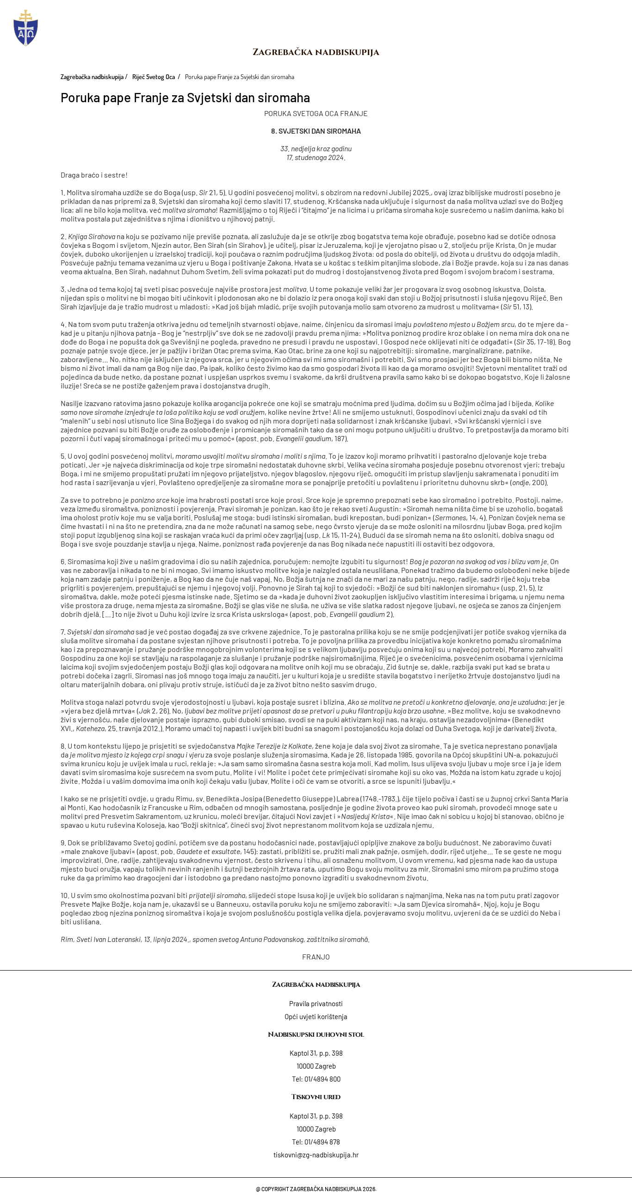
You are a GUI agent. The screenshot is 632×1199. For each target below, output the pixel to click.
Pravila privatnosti (316, 1003)
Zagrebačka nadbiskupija (316, 52)
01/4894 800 (322, 1079)
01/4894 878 (322, 1142)
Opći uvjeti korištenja (316, 1016)
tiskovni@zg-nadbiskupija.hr (316, 1154)
